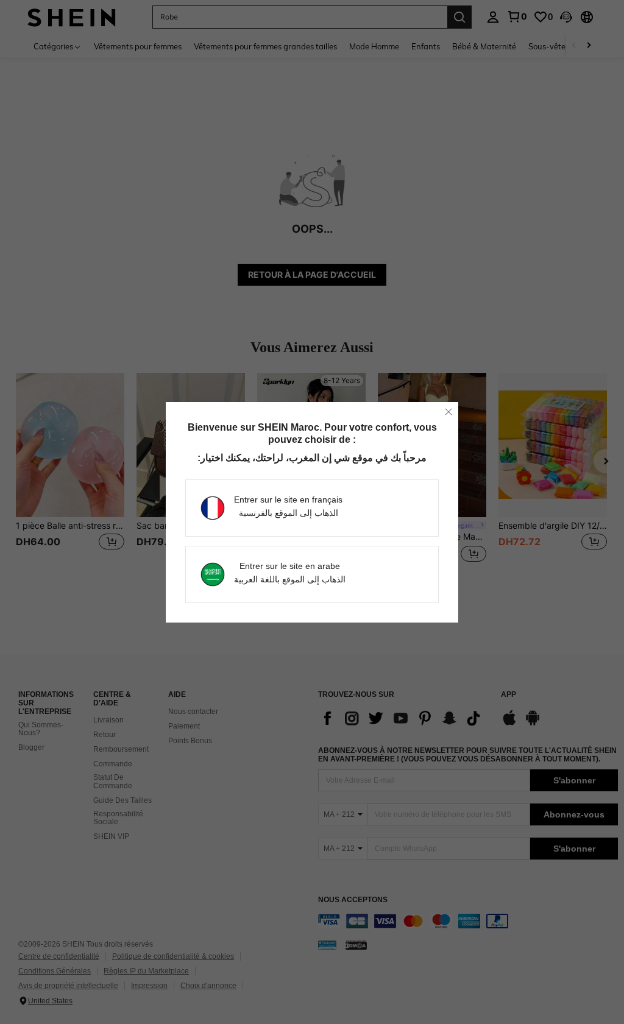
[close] (448, 412)
